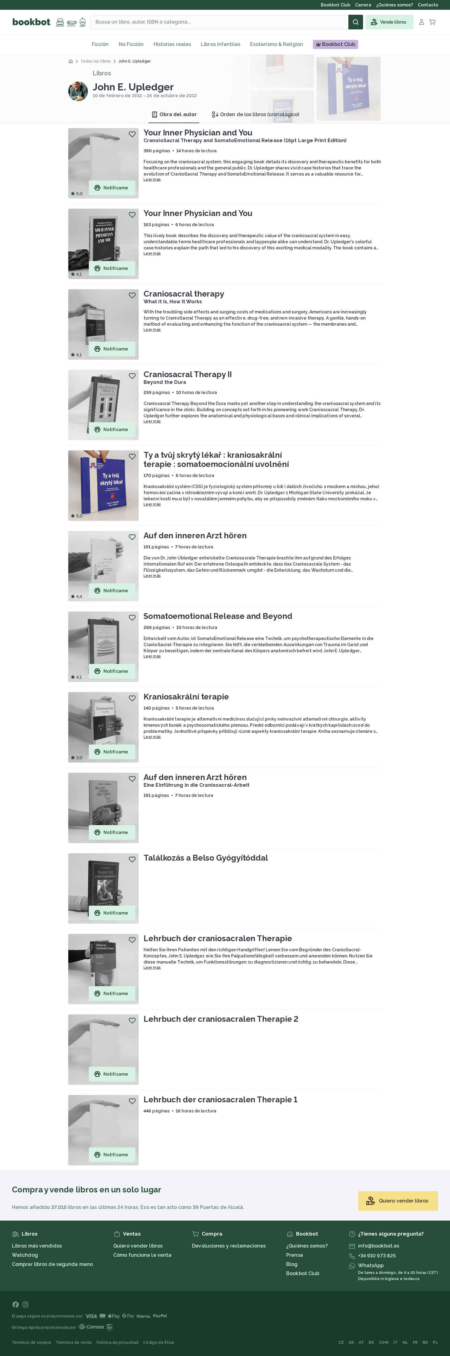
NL (405, 1342)
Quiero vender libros (138, 1246)
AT (361, 1342)
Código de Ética (158, 1342)
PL (435, 1342)
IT (395, 1342)
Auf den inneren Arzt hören (195, 535)
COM (383, 1342)
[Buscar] (355, 22)
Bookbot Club (302, 1273)
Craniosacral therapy (184, 293)
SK (351, 1342)
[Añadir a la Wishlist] (132, 134)
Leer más (152, 179)
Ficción (100, 44)
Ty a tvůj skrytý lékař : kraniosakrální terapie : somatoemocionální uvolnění (216, 459)
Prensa (294, 1255)
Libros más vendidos (37, 1246)
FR (415, 1342)
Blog (292, 1264)
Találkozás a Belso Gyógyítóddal (206, 857)
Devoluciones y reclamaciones (229, 1246)
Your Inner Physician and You (198, 132)
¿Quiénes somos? (307, 1246)
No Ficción (131, 44)
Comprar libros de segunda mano (52, 1264)
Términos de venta (74, 1342)
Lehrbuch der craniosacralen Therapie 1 (221, 1099)
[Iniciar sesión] (421, 22)
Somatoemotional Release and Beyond (218, 616)
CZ (341, 1342)
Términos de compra (31, 1342)
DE (371, 1342)
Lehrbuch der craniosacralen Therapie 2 (221, 1019)
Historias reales (172, 44)
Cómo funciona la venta (142, 1255)
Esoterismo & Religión (276, 44)
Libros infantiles (220, 44)
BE (425, 1342)
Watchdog (25, 1255)
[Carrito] (432, 22)
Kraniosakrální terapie (186, 696)
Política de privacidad (118, 1342)
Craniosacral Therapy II (188, 374)
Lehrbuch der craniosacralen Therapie (218, 938)
